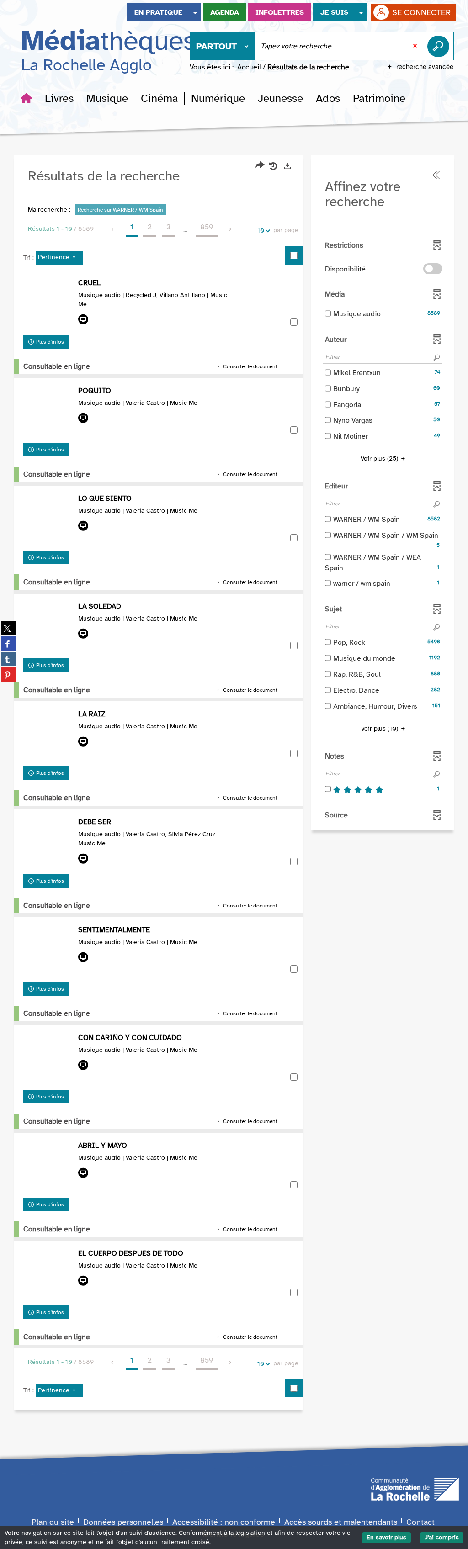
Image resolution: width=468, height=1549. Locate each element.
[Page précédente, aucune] (113, 229)
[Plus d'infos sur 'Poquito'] (48, 412)
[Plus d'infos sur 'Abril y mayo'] (48, 1167)
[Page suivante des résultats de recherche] (230, 229)
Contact (420, 1522)
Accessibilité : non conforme (223, 1522)
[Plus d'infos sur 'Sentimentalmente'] (48, 951)
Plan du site (53, 1522)
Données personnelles (123, 1522)
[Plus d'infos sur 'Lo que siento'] (48, 520)
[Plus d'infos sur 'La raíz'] (48, 736)
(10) (380, 728)
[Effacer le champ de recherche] (416, 46)
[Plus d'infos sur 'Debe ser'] (48, 843)
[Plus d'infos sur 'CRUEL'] (48, 304)
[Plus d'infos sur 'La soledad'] (48, 628)
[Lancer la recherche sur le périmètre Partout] (440, 46)
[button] (59, 98)
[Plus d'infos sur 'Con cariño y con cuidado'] (48, 1059)
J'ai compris (442, 1537)
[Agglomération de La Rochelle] (415, 1488)
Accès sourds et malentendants (340, 1522)
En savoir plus (386, 1537)
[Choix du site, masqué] (195, 12)
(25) (380, 458)
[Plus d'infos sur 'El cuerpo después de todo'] (48, 1275)
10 (260, 230)
